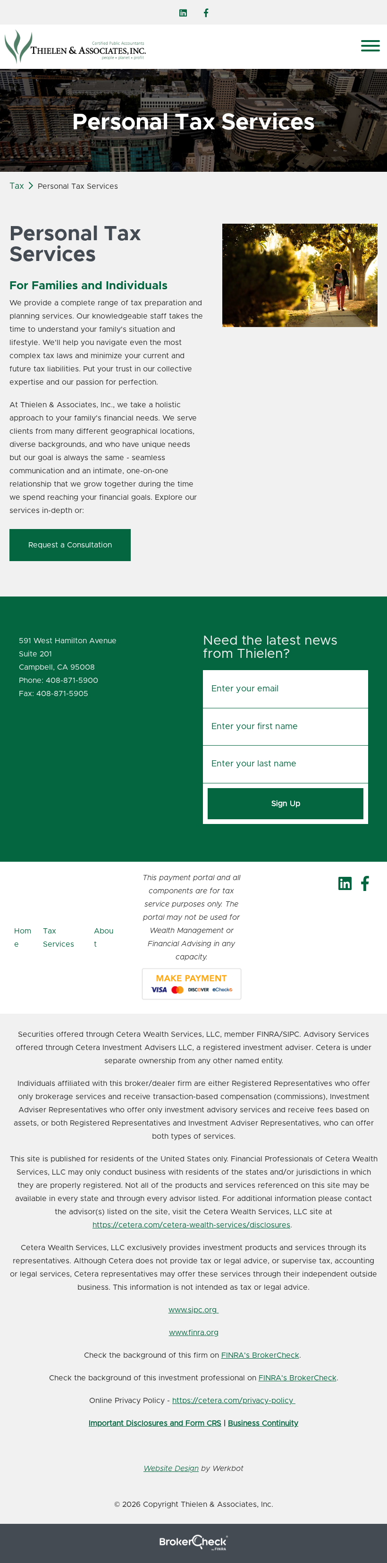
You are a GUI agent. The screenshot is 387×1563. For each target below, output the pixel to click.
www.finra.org (194, 1332)
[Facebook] (206, 13)
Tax (16, 186)
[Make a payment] (191, 984)
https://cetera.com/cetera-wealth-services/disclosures (191, 1225)
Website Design (171, 1468)
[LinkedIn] (183, 13)
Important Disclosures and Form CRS (155, 1423)
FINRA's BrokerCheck (260, 1355)
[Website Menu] (370, 46)
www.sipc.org (193, 1310)
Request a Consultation (70, 545)
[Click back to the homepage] (164, 47)
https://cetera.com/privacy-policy (233, 1400)
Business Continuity (263, 1423)
